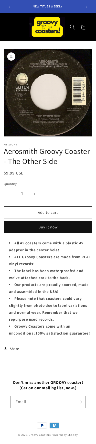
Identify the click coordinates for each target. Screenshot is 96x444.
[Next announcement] (86, 6)
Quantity (10, 184)
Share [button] (14, 348)
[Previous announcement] (9, 6)
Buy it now (48, 227)
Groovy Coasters (40, 435)
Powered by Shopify (64, 435)
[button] (10, 27)
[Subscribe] (80, 402)
